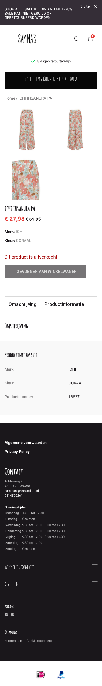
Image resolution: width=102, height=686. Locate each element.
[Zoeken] (76, 39)
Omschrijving (22, 304)
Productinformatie (64, 304)
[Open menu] (8, 39)
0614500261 (14, 495)
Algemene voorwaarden (26, 443)
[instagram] (13, 615)
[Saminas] (27, 39)
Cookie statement (39, 641)
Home (10, 98)
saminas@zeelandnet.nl (22, 491)
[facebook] (6, 615)
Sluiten (86, 6)
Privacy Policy (17, 452)
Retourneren (13, 641)
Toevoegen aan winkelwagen (45, 271)
